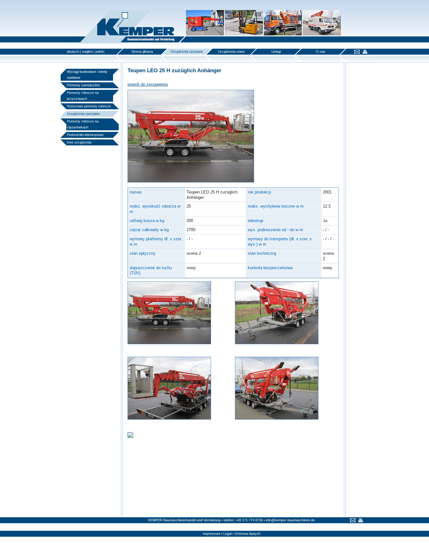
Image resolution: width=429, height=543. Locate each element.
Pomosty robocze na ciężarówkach (83, 124)
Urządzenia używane (187, 51)
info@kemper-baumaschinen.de (290, 520)
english (87, 51)
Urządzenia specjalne (83, 114)
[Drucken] (364, 52)
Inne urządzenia (79, 142)
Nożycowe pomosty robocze (89, 106)
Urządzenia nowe (231, 51)
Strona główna (142, 51)
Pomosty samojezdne (83, 85)
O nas (320, 51)
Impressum (211, 533)
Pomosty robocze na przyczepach (83, 95)
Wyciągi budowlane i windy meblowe (87, 74)
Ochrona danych (247, 533)
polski (99, 51)
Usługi (276, 51)
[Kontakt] (356, 52)
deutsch (73, 51)
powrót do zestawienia (148, 84)
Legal (227, 533)
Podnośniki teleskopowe (85, 135)
